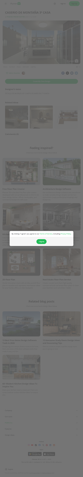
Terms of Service (46, 234)
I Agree (41, 241)
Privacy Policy (66, 234)
